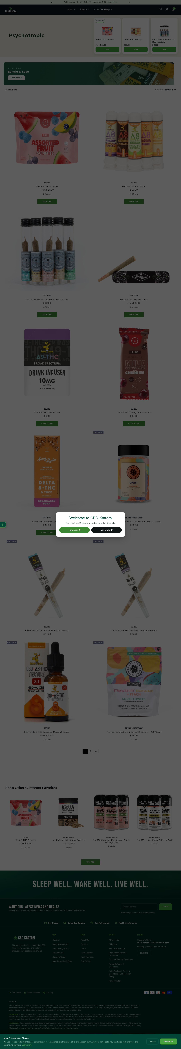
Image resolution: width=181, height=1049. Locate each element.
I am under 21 (106, 530)
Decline (152, 1041)
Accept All (168, 1041)
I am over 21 (75, 530)
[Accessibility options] (3, 524)
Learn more (27, 1045)
